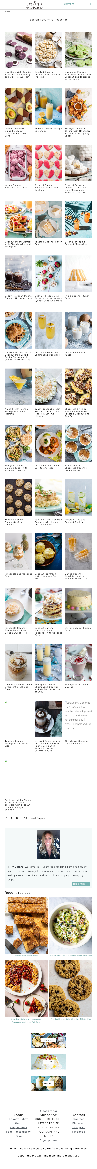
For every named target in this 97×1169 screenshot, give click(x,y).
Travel (18, 1136)
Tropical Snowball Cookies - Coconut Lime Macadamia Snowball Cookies (75, 189)
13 (25, 819)
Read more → (81, 883)
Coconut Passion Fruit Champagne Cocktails (47, 353)
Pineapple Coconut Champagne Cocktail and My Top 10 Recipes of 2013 (48, 688)
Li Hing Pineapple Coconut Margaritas (76, 243)
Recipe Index (18, 1127)
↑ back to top (48, 1111)
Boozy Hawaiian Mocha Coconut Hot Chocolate (18, 297)
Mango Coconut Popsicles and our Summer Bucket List (76, 576)
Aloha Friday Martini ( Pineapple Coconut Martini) (18, 411)
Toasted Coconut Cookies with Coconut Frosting (47, 74)
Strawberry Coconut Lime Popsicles (76, 742)
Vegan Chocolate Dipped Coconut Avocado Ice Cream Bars (16, 132)
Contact (78, 1119)
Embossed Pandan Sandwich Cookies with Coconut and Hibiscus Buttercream (78, 75)
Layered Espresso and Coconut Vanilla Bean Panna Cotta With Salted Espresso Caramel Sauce (48, 746)
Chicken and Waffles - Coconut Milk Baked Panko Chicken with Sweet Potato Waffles (18, 356)
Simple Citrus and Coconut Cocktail (75, 520)
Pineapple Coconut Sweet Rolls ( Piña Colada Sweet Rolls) (17, 630)
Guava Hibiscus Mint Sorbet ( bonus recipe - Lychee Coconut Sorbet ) (48, 299)
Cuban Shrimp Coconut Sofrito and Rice (48, 466)
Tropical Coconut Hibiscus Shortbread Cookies (47, 187)
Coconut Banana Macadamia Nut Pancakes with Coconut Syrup (48, 631)
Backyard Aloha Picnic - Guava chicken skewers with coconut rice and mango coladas (18, 805)
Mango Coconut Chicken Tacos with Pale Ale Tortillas (16, 468)
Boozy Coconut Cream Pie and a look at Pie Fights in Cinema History (47, 412)
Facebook (78, 1131)
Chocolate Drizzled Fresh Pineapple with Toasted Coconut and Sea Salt (77, 412)
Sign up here (48, 1140)
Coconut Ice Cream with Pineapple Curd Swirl (46, 576)
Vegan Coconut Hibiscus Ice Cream (16, 186)
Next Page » (37, 819)
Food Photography (18, 1131)
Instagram (78, 1127)
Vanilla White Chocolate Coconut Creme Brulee (76, 468)
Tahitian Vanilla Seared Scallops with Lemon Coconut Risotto (48, 522)
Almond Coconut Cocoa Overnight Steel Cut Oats (18, 687)
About (18, 1123)
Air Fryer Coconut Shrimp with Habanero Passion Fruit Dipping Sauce (78, 132)
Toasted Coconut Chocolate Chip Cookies (15, 522)
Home (7, 11)
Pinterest (78, 1123)
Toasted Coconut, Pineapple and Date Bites (16, 743)
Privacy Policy (18, 1119)
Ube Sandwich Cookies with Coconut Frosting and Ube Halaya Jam (18, 74)
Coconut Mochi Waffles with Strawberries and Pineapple (18, 244)
